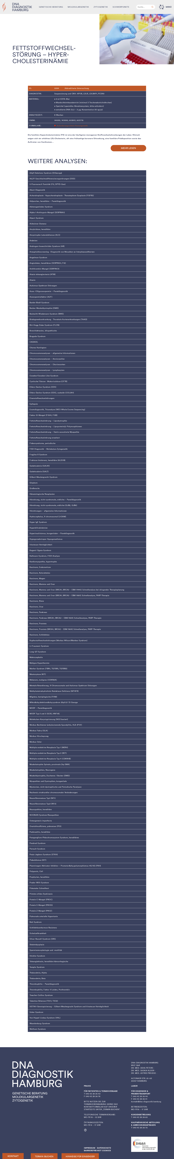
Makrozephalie (36, 657)
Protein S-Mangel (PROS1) (41, 905)
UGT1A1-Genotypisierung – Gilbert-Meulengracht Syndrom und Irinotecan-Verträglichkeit (69, 1006)
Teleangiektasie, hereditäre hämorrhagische (49, 961)
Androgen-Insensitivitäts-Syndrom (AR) (47, 246)
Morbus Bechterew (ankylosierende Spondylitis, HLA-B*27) (56, 725)
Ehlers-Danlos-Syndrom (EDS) (43, 387)
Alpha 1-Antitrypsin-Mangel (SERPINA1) (47, 212)
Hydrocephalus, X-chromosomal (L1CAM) (48, 517)
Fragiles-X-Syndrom (38, 455)
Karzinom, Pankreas (38, 612)
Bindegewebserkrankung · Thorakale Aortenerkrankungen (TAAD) (58, 319)
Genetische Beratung (51, 7)
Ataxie (32, 280)
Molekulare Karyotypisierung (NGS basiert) (49, 719)
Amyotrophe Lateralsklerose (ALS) (45, 235)
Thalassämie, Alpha (38, 973)
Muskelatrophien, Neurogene (42, 770)
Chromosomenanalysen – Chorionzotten (47, 364)
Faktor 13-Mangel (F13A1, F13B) (44, 415)
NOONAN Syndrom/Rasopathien (44, 815)
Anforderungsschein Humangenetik (72, 126)
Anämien (33, 241)
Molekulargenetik (78, 7)
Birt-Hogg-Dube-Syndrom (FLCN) (45, 325)
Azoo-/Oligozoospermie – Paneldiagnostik (49, 291)
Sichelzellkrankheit (38, 933)
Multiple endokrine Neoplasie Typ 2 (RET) (48, 753)
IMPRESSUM (89, 1148)
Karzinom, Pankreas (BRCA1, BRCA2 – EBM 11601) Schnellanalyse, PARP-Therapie (65, 618)
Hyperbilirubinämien (39, 528)
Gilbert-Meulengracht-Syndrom (43, 477)
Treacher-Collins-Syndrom (41, 995)
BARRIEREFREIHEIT (93, 1151)
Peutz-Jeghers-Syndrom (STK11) (44, 854)
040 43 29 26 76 (140, 1128)
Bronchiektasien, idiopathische (43, 331)
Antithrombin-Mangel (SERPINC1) (44, 269)
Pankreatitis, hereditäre (40, 832)
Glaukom (34, 483)
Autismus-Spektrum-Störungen (43, 286)
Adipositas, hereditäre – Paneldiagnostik (48, 201)
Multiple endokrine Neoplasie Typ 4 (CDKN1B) (50, 759)
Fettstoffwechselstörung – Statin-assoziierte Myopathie (54, 432)
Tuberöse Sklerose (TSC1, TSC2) (44, 1001)
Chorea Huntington (38, 348)
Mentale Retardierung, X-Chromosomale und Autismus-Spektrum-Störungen (63, 685)
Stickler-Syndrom (37, 956)
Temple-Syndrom (37, 967)
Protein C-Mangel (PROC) (41, 900)
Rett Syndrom (36, 922)
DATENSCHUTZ (104, 1148)
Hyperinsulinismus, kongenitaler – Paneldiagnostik (52, 533)
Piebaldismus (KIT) (38, 860)
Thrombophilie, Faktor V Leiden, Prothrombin (50, 990)
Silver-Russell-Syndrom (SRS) (43, 939)
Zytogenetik (101, 7)
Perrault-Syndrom (37, 849)
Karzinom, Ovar (36, 607)
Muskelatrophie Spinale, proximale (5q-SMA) (50, 764)
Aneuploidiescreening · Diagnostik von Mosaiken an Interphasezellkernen (62, 252)
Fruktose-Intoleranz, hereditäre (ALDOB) (47, 460)
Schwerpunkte (121, 7)
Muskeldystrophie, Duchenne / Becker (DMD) (50, 776)
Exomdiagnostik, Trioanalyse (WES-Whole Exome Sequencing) (57, 409)
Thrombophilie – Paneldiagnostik (44, 984)
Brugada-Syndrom (38, 336)
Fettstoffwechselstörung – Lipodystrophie (48, 421)
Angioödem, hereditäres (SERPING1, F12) (48, 263)
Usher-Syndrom (36, 1012)
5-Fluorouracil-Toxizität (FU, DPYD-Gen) (48, 184)
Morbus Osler (36, 742)
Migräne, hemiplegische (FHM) (43, 697)
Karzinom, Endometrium (40, 567)
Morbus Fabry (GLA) (39, 731)
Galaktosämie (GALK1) (40, 466)
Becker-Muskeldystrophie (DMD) (44, 308)
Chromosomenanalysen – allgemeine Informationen (52, 353)
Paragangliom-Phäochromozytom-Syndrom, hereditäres (54, 837)
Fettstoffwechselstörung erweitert (45, 438)
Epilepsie (34, 404)
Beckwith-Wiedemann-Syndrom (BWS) (47, 314)
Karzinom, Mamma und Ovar (42, 584)
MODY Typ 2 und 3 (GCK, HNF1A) (45, 714)
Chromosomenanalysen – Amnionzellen (47, 359)
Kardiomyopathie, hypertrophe (43, 562)
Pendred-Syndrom (38, 843)
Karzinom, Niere (37, 601)
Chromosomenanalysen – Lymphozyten (47, 370)
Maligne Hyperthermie (39, 663)
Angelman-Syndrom (38, 257)
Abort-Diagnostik (37, 190)
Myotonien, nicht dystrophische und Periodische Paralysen (56, 787)
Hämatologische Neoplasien (42, 494)
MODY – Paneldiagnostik (41, 708)
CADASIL (34, 342)
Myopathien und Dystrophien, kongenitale (48, 781)
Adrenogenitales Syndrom (41, 207)
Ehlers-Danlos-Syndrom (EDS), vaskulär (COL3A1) (52, 393)
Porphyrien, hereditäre (39, 877)
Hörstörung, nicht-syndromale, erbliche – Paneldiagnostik (55, 500)
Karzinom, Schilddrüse (39, 635)
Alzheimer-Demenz (38, 224)
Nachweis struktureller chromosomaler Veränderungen (54, 792)
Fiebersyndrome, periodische (43, 443)
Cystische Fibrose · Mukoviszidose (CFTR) (48, 381)
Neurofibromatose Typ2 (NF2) (43, 804)
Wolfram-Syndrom (38, 1029)
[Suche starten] (152, 7)
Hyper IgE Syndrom (38, 522)
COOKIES (106, 1151)
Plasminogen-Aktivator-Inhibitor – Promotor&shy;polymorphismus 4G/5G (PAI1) (65, 866)
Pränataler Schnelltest (39, 888)
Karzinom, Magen (37, 578)
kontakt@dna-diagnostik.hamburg (146, 1102)
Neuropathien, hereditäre (41, 809)
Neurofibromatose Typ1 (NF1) (43, 798)
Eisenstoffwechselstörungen (42, 398)
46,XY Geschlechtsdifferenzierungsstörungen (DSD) (52, 179)
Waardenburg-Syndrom (40, 1023)
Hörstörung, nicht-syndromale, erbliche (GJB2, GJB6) (53, 505)
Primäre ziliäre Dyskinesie (41, 894)
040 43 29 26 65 (140, 1117)
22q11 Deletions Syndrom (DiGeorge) (46, 173)
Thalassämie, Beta (38, 978)
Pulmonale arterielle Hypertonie (44, 916)
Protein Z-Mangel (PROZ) (41, 911)
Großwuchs (35, 488)
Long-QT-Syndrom (38, 652)
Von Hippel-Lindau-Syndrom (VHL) (45, 1018)
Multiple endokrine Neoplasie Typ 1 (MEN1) (49, 747)
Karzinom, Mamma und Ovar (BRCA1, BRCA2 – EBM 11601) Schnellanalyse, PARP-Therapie (69, 595)
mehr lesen (128, 148)
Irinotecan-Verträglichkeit (41, 545)
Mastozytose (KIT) (38, 674)
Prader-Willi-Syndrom (39, 883)
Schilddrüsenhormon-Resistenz (43, 928)
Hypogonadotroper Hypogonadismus (46, 539)
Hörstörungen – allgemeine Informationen (48, 511)
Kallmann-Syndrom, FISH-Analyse (45, 556)
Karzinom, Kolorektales (40, 573)
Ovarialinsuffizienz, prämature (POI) (45, 826)
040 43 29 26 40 (140, 1096)
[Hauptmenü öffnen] (161, 7)
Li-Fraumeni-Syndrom (39, 646)
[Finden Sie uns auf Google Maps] (85, 1131)
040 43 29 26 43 (93, 1094)
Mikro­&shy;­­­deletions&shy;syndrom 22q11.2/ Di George (54, 702)
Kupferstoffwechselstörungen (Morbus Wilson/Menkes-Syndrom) (58, 640)
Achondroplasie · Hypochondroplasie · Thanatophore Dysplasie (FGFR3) (62, 195)
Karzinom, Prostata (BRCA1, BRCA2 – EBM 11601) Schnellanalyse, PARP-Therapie (65, 629)
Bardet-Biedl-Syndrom (39, 303)
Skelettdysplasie (37, 945)
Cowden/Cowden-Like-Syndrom (44, 376)
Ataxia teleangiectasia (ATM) (43, 274)
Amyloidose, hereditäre (40, 229)
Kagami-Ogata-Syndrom (40, 550)
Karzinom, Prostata (38, 623)
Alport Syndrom (37, 218)
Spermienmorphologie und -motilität (46, 950)
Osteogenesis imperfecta (41, 821)
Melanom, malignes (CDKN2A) (43, 680)
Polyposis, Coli (36, 871)
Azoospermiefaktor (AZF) (41, 297)
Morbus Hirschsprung (39, 736)
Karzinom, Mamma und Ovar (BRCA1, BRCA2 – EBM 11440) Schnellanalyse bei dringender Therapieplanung (77, 590)
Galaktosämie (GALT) (39, 471)
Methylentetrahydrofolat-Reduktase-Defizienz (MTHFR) (54, 691)
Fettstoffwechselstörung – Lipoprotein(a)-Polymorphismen (56, 426)
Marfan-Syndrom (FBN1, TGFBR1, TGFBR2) (48, 669)
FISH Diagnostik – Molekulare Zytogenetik (49, 449)
